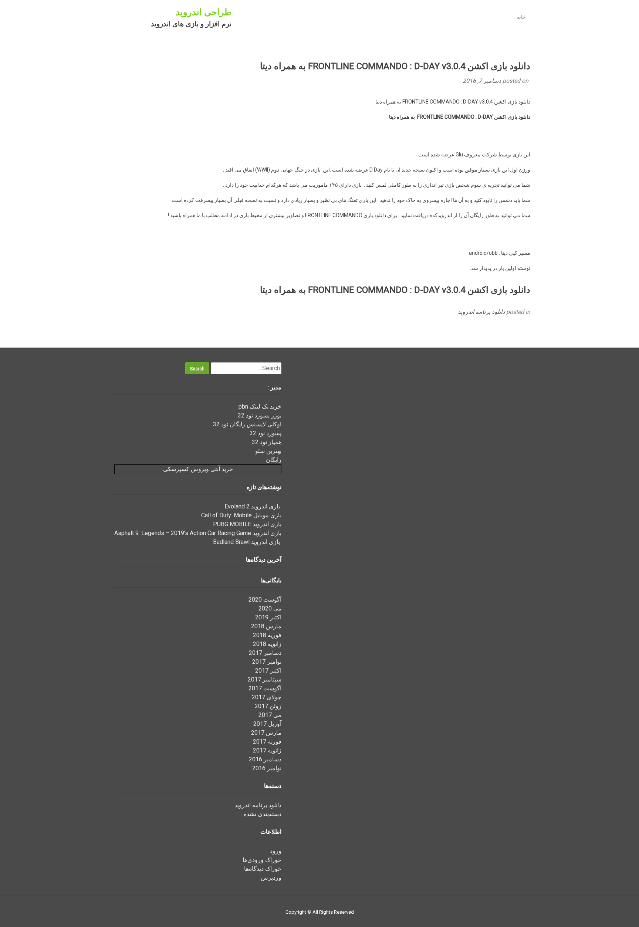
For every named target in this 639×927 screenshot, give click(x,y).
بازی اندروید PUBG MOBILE (247, 524)
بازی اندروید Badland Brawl (247, 541)
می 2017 (269, 714)
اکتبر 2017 (268, 670)
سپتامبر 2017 (264, 679)
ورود (275, 851)
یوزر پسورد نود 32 (259, 415)
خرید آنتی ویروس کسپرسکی (198, 469)
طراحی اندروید (203, 12)
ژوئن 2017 (268, 706)
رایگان (273, 459)
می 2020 (269, 608)
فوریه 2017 (267, 741)
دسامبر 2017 (265, 652)
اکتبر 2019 (268, 617)
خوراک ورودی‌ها (262, 859)
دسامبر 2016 (265, 759)
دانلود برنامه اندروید (481, 311)
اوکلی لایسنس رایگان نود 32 (247, 424)
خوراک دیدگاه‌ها (262, 868)
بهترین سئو (268, 450)
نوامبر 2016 (266, 768)
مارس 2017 (266, 732)
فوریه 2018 (267, 635)
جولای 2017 (266, 697)
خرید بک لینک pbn (260, 406)
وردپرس (271, 877)
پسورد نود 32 (265, 433)
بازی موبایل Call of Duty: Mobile (241, 515)
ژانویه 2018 (267, 643)
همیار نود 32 (266, 442)
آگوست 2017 (264, 688)
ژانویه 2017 (267, 750)
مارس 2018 (266, 626)
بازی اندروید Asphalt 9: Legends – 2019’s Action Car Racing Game (197, 533)
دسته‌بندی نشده (262, 814)
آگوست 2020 (264, 599)
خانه (521, 17)
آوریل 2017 (267, 723)
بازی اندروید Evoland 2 (252, 506)
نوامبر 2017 (266, 661)
